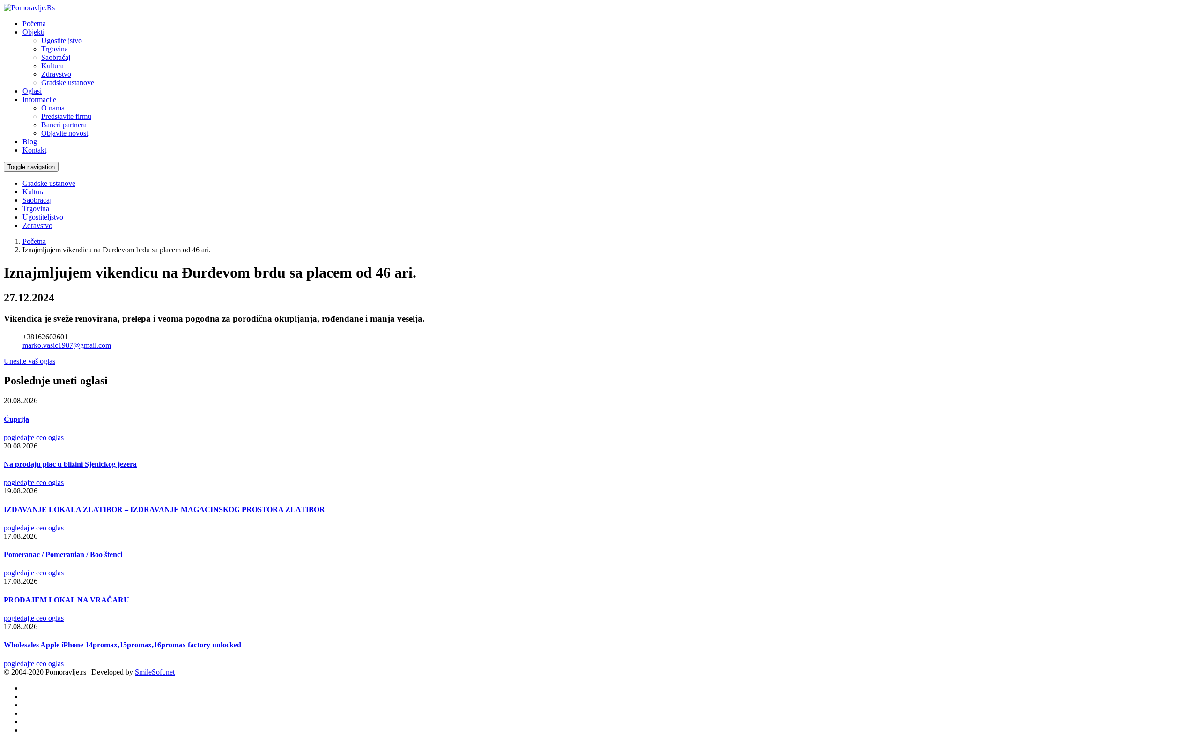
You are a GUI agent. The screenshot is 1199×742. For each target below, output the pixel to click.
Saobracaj (37, 200)
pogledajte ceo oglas (34, 437)
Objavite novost (64, 133)
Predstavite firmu (66, 116)
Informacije (39, 99)
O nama (53, 108)
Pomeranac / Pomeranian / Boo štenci (63, 554)
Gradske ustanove (67, 83)
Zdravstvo (56, 74)
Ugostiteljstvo (61, 40)
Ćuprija (16, 419)
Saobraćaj (55, 57)
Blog (29, 142)
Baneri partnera (64, 125)
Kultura (52, 66)
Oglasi (32, 91)
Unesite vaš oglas (29, 361)
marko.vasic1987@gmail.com (66, 345)
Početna (34, 24)
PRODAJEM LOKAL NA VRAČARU (66, 600)
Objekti (33, 32)
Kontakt (34, 150)
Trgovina (54, 49)
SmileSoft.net (155, 672)
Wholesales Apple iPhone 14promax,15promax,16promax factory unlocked (122, 645)
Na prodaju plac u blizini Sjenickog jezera (70, 464)
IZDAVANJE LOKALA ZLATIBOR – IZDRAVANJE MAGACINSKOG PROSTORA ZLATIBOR (164, 510)
